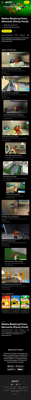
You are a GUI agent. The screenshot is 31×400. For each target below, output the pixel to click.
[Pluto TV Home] (9, 2)
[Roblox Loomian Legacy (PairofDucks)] (15, 304)
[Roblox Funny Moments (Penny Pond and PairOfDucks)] (6, 304)
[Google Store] (19, 366)
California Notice (22, 388)
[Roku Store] (20, 369)
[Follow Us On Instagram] (19, 384)
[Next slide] (28, 7)
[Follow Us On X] (14, 384)
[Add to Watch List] (14, 31)
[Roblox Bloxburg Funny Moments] (25, 304)
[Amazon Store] (11, 369)
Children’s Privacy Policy (22, 387)
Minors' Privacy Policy (11, 388)
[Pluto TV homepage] (15, 381)
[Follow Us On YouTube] (11, 384)
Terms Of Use (6, 387)
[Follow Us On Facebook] (17, 384)
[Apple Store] (11, 366)
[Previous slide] (2, 7)
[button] (2, 2)
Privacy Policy (13, 387)
